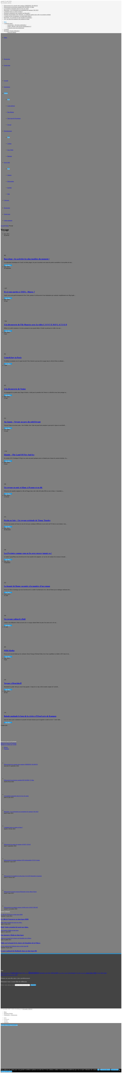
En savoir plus (114, 1069)
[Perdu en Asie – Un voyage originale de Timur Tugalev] (20, 515)
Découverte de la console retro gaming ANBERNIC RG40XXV (21, 5)
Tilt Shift (98, 973)
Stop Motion (10, 112)
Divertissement (8, 131)
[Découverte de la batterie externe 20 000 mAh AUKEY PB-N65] (13, 906)
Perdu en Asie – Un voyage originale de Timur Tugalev (27, 520)
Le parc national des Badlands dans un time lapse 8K (19, 951)
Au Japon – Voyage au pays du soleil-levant (22, 422)
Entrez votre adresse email (7, 985)
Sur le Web (7, 162)
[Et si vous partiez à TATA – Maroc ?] (20, 286)
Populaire (6, 749)
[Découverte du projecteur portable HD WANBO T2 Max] (13, 778)
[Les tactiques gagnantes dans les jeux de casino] (13, 794)
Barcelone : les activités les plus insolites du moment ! (18, 17)
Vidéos (6, 93)
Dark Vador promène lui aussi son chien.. (15, 927)
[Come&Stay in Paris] (20, 352)
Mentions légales (8, 1013)
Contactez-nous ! (8, 23)
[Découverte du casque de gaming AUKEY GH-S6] (13, 843)
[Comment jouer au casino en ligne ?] (13, 826)
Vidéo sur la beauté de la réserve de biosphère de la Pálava (20, 943)
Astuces (9, 175)
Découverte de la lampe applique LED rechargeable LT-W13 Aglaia (22, 860)
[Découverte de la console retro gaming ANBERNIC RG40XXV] (13, 763)
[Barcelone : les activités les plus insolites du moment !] (20, 254)
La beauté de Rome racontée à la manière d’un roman (27, 586)
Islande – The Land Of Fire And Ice (19, 455)
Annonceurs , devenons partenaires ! (16, 25)
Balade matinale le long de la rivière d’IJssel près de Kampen (30, 716)
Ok (98, 1069)
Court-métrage (11, 106)
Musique (9, 156)
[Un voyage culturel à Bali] (20, 614)
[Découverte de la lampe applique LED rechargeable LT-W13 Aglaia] (13, 858)
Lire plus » (8, 265)
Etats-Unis (22, 973)
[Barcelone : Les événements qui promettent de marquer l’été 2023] (13, 810)
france (27, 973)
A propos (6, 29)
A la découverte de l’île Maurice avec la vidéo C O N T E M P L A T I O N (35, 325)
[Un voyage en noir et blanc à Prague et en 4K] (20, 482)
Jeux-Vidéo (10, 150)
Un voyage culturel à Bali (15, 619)
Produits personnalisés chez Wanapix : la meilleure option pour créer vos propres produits (27, 14)
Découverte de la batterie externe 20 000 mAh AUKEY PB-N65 (21, 907)
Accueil (3, 225)
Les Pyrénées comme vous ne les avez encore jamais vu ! (28, 553)
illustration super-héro (45, 973)
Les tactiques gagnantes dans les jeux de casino (16, 8)
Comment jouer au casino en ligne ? (13, 11)
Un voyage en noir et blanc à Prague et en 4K (23, 487)
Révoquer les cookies (6, 1071)
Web (8, 194)
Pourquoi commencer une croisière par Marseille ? (17, 13)
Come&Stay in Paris (12, 357)
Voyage (9, 124)
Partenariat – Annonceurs (10, 1015)
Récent (6, 747)
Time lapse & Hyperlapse (14, 118)
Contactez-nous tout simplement (15, 28)
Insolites (9, 187)
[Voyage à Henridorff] (20, 678)
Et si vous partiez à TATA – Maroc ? (19, 292)
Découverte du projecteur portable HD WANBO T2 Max (19, 7)
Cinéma (9, 143)
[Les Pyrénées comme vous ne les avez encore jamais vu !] (20, 548)
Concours (6, 200)
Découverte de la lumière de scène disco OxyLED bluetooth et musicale (23, 876)
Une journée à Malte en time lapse (12, 935)
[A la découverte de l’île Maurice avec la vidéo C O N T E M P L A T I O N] (20, 319)
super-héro (89, 973)
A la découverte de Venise (15, 389)
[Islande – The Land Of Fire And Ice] (20, 449)
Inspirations (7, 87)
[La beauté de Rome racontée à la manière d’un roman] (20, 581)
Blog (5, 22)
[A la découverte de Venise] (20, 384)
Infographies (10, 181)
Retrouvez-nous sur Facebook (8, 743)
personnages (72, 973)
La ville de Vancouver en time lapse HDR (15, 919)
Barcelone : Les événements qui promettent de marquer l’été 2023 (21, 10)
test (95, 973)
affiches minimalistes (5, 973)
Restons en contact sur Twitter (8, 744)
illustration (33, 972)
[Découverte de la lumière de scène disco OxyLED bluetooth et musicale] (13, 874)
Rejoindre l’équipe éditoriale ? (12, 31)
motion (66, 973)
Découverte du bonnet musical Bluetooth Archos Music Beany (20, 891)
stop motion (83, 973)
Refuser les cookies (105, 1069)
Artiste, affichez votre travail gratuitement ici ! (19, 26)
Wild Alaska (9, 650)
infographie (55, 973)
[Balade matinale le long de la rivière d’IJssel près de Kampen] (20, 711)
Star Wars (78, 973)
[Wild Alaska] (20, 645)
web (16, 975)
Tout (8, 99)
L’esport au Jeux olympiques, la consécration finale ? (18, 16)
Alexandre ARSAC (27, 1009)
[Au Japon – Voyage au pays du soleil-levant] (20, 416)
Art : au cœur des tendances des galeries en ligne (16, 19)
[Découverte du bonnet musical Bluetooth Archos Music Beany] (13, 890)
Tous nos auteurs (11, 32)
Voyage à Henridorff (12, 683)
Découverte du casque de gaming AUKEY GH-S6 (17, 844)
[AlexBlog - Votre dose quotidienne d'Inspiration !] (26, 73)
